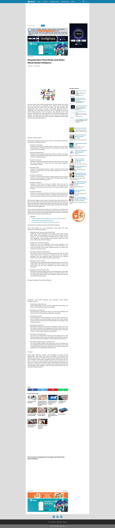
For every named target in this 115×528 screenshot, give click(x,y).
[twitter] (43, 390)
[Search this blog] (86, 1)
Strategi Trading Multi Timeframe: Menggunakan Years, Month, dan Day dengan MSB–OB (49, 218)
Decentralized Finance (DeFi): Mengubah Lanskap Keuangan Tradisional (45, 222)
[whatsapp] (63, 390)
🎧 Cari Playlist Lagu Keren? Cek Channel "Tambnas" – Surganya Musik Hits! (82, 106)
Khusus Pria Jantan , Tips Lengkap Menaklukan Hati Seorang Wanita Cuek (80, 175)
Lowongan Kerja (65, 1)
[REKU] (48, 55)
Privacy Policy (59, 521)
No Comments (72, 96)
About (49, 521)
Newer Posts (30, 490)
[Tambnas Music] (48, 41)
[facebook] (33, 390)
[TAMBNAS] (31, 1)
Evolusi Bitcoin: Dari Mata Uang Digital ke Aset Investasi (42, 220)
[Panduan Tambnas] (48, 35)
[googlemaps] (57, 517)
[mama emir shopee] (48, 497)
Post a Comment (37, 66)
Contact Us (54, 521)
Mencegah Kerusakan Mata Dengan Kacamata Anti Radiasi (81, 183)
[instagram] (54, 517)
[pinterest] (53, 390)
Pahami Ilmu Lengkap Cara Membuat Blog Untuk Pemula (81, 152)
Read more (81, 95)
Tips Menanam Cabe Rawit (80, 128)
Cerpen (72, 1)
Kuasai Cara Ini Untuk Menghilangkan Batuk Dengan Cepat (79, 160)
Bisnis (38, 1)
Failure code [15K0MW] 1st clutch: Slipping (82, 119)
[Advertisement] (57, 13)
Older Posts (65, 490)
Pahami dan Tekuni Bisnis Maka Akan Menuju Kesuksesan (80, 136)
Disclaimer (65, 521)
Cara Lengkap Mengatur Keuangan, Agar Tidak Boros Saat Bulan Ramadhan (81, 199)
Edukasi (45, 1)
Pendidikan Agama (54, 1)
